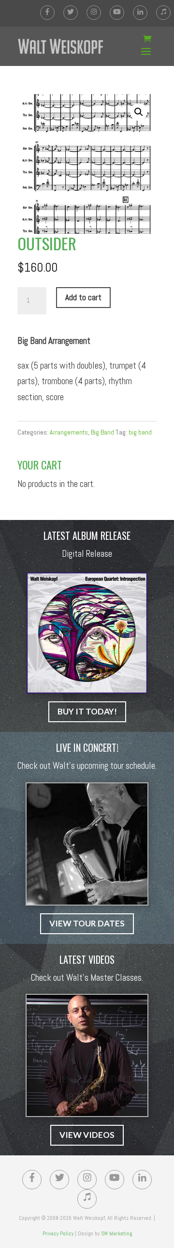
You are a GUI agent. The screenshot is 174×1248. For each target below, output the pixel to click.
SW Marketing (116, 1233)
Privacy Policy (58, 1233)
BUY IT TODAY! (87, 711)
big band (140, 432)
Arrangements (69, 432)
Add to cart (83, 297)
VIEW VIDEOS (87, 1135)
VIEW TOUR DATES (87, 923)
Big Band (102, 432)
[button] (138, 112)
